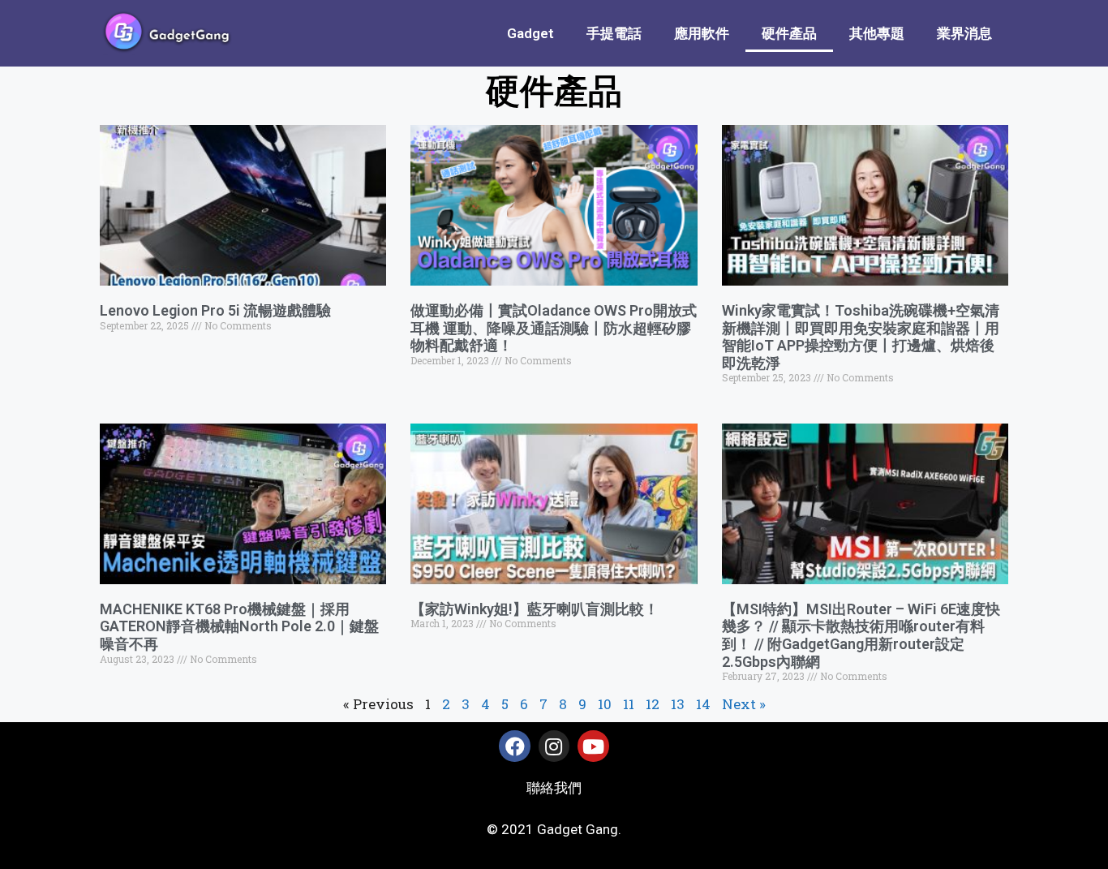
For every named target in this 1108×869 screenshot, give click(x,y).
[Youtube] (593, 745)
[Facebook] (514, 745)
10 (605, 704)
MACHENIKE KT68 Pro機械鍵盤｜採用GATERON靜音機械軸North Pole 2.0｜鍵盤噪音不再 (239, 626)
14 (703, 704)
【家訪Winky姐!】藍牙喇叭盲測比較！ (534, 608)
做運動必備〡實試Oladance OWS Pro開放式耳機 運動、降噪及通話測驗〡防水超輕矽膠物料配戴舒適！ (553, 328)
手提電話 (614, 33)
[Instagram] (554, 745)
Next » (744, 704)
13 (678, 704)
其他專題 (876, 33)
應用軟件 (701, 33)
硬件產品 (789, 33)
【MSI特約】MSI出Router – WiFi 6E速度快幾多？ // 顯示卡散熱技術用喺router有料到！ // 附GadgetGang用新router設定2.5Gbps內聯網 (861, 635)
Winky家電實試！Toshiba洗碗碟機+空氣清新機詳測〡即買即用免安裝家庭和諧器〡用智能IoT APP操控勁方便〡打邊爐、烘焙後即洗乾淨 (860, 337)
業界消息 (964, 33)
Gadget (530, 33)
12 (652, 704)
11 (628, 704)
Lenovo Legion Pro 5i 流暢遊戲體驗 (215, 310)
